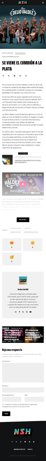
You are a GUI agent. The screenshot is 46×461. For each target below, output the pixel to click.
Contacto (30, 449)
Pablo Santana (16, 232)
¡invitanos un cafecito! (19, 449)
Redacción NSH (7, 53)
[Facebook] (12, 442)
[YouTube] (25, 442)
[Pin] (14, 76)
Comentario (6, 361)
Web (26, 395)
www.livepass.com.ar (27, 207)
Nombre (5, 386)
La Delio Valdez (16, 228)
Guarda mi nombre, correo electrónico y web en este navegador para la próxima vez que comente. (19, 405)
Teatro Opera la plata (31, 232)
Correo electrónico (8, 395)
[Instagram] (21, 442)
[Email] (20, 76)
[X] (16, 442)
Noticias (27, 228)
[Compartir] (3, 76)
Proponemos (20, 53)
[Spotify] (29, 442)
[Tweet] (9, 76)
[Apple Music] (34, 442)
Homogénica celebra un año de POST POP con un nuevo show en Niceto (28, 161)
